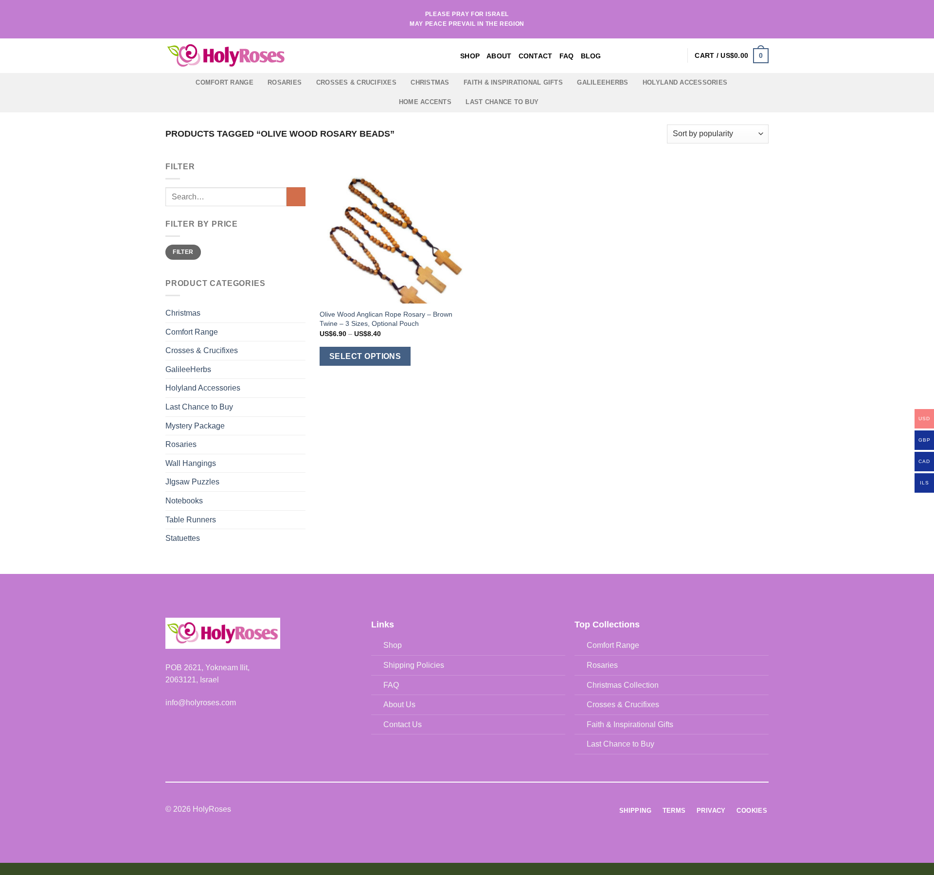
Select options (365, 356)
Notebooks (184, 501)
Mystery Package (195, 426)
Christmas (430, 82)
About (498, 56)
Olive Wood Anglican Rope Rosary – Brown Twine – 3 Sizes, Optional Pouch (386, 318)
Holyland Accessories (685, 82)
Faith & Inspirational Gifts (513, 82)
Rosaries (285, 82)
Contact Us (402, 724)
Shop (470, 56)
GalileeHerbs (602, 82)
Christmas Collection (623, 685)
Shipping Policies (413, 665)
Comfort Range (224, 82)
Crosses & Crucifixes (356, 82)
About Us (399, 704)
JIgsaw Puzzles (192, 482)
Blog (591, 56)
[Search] (659, 56)
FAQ (566, 56)
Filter (183, 252)
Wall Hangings (190, 463)
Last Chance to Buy (502, 102)
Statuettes (182, 538)
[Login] (675, 55)
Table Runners (190, 520)
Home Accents (425, 102)
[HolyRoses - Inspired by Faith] (287, 55)
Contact (536, 56)
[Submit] (296, 196)
